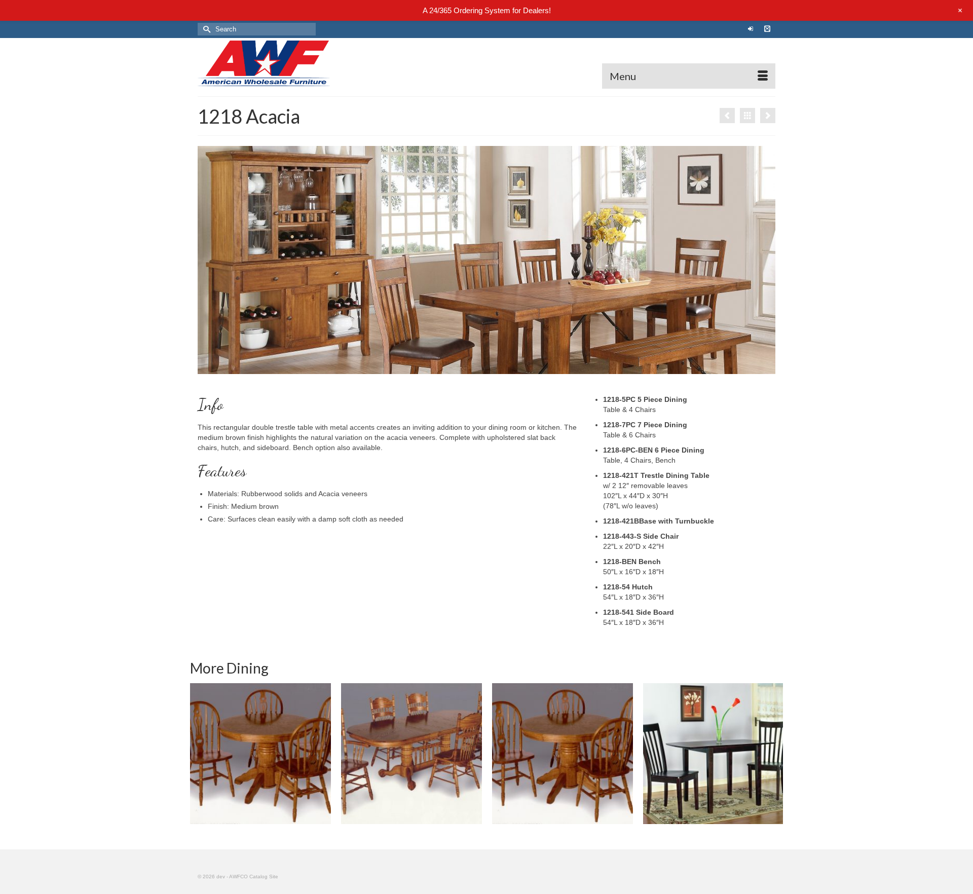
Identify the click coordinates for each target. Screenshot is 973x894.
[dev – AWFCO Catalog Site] (289, 63)
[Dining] (747, 115)
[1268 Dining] (767, 115)
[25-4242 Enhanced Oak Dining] (562, 753)
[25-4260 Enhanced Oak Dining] (260, 753)
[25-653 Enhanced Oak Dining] (411, 753)
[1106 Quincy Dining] (727, 115)
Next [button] (774, 754)
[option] (260, 753)
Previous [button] (199, 754)
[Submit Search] (205, 29)
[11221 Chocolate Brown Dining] (713, 753)
